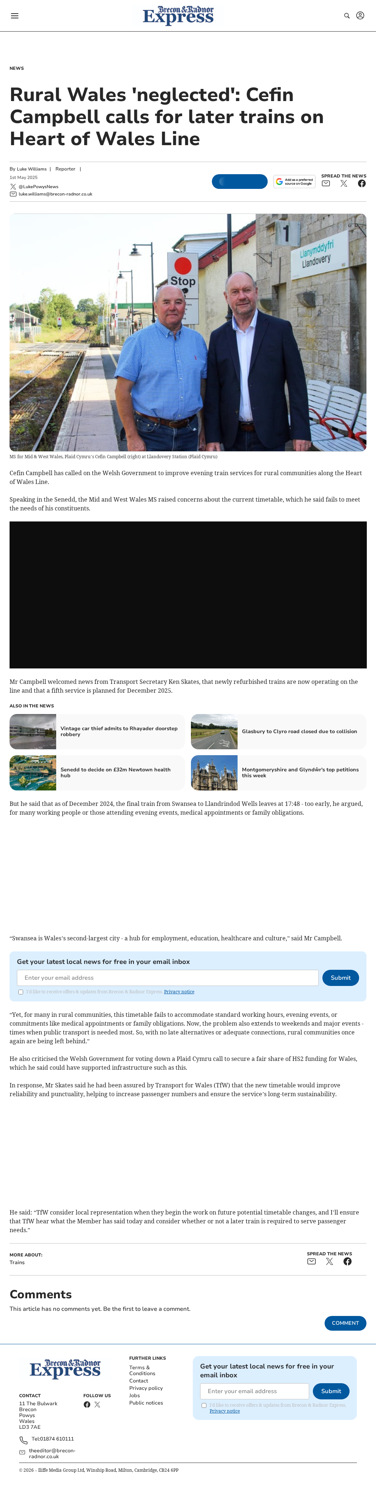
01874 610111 (57, 1439)
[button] (15, 16)
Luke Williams (32, 169)
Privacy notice (179, 991)
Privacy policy (146, 1388)
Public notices (146, 1402)
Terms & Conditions (142, 1370)
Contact (138, 1380)
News (17, 68)
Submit (341, 978)
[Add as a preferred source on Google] (294, 181)
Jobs (134, 1395)
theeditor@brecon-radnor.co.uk (52, 1454)
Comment (345, 1323)
